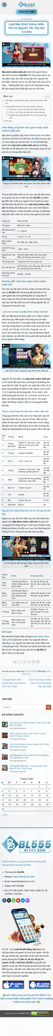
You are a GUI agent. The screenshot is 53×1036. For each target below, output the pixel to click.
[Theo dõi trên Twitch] (27, 900)
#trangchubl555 (26, 862)
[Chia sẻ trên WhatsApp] (15, 662)
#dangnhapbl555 (23, 865)
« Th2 (4, 815)
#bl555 (5, 862)
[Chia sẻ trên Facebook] (19, 662)
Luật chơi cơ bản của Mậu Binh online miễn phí (27, 109)
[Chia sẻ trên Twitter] (24, 662)
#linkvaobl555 (39, 862)
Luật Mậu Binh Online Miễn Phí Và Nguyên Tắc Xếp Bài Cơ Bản (29, 756)
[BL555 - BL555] (26, 4)
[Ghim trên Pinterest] (33, 662)
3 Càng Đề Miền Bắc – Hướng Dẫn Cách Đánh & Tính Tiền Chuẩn (14, 683)
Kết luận (8, 121)
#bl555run (13, 862)
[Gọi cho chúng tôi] (13, 900)
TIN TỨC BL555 (26, 19)
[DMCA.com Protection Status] (39, 1013)
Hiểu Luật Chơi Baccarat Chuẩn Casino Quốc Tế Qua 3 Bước (28, 734)
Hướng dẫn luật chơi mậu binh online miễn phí (24, 106)
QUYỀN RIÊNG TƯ (40, 995)
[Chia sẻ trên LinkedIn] (38, 662)
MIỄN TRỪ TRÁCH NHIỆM (39, 999)
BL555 (5, 949)
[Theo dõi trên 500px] (23, 900)
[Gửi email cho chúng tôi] (9, 900)
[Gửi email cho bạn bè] (29, 662)
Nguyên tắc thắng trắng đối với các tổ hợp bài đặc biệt (28, 116)
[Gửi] (48, 707)
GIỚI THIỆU (11, 995)
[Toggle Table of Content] (45, 96)
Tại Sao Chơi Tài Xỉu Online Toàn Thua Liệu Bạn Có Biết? (30, 724)
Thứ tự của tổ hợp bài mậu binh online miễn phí (27, 112)
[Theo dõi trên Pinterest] (18, 900)
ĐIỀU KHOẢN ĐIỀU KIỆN (12, 999)
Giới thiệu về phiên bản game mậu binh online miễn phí (26, 101)
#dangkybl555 (8, 865)
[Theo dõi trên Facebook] (4, 900)
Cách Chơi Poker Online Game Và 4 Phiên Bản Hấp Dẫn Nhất (40, 683)
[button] (4, 4)
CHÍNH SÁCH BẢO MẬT (25, 1002)
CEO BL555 (24, 995)
